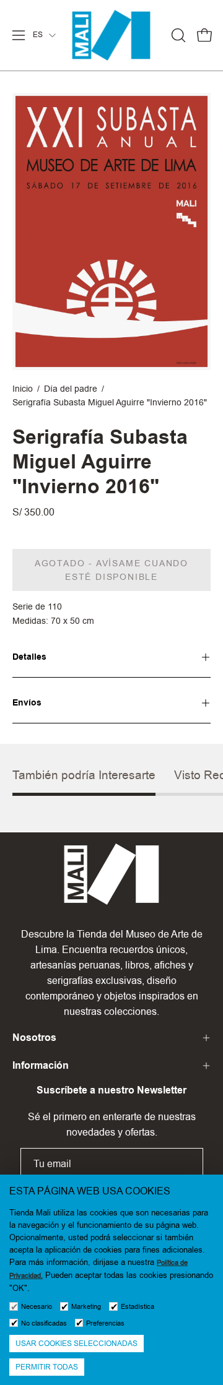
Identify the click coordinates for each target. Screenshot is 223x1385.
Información (40, 1065)
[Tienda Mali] (111, 35)
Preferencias (105, 1323)
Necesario (36, 1306)
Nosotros (34, 1037)
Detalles (29, 656)
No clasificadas (44, 1323)
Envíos (27, 702)
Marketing (86, 1306)
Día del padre (70, 388)
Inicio (22, 388)
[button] (177, 35)
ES (38, 35)
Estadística (137, 1306)
